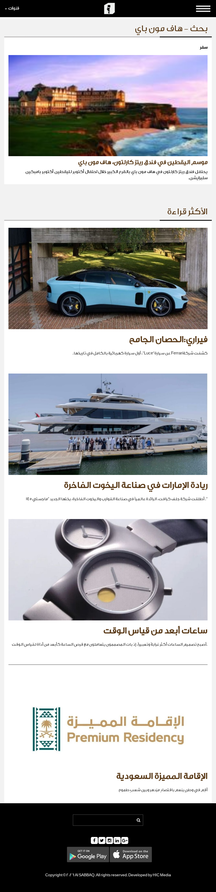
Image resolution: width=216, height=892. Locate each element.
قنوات (13, 8)
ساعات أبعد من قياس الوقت (155, 631)
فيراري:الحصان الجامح (168, 339)
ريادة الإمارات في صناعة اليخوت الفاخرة (136, 485)
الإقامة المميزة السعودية (162, 776)
